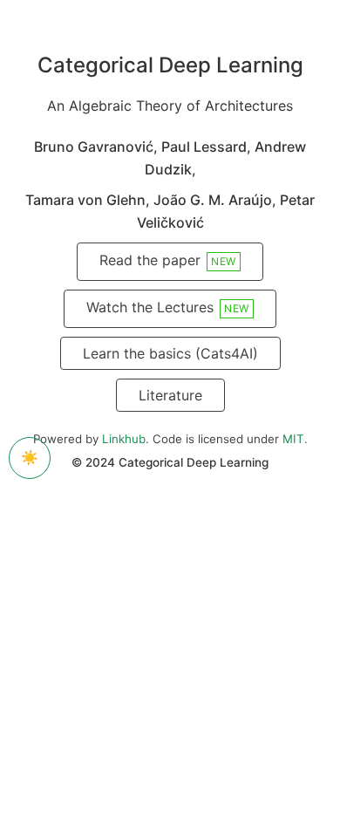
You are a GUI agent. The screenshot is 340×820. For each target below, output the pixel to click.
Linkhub (124, 439)
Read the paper (167, 260)
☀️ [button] (29, 457)
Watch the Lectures (167, 307)
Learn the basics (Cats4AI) (170, 353)
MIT (293, 439)
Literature (170, 395)
